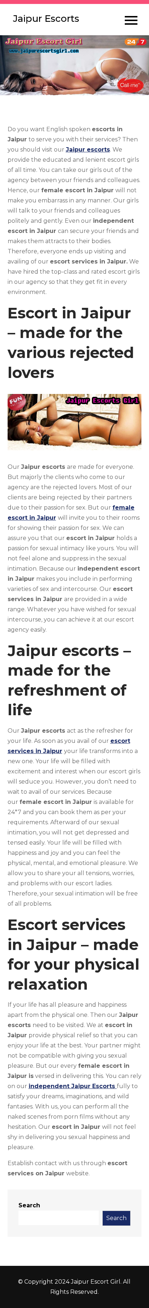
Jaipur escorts (88, 149)
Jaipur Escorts (46, 18)
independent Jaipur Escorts (73, 1086)
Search (29, 1205)
